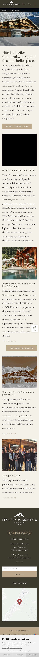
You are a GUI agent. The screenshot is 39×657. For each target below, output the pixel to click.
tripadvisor (24, 533)
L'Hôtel (4, 10)
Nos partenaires (25, 635)
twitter (19, 533)
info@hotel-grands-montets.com (19, 558)
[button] (19, 602)
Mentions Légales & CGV (22, 630)
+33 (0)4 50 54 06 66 (29, 4)
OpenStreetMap (34, 620)
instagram (14, 533)
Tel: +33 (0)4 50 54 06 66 (19, 555)
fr (23, 4)
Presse (11, 630)
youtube (30, 533)
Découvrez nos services (21, 348)
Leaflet (30, 620)
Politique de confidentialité (11, 635)
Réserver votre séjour (17, 126)
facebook (9, 533)
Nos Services (14, 10)
